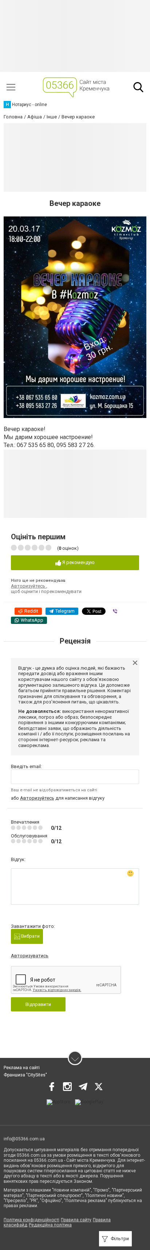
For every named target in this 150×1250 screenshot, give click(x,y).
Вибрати (30, 936)
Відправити (38, 1004)
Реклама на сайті (22, 1067)
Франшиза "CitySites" (25, 1074)
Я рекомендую (78, 562)
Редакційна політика (50, 1224)
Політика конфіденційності (31, 1219)
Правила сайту (76, 1219)
